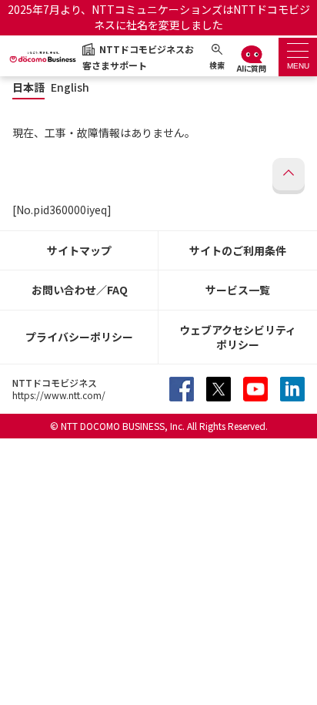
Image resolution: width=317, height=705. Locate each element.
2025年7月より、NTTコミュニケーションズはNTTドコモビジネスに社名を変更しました (159, 17)
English (70, 87)
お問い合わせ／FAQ (80, 289)
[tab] (298, 57)
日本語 (28, 87)
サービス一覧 (237, 289)
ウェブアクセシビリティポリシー (237, 337)
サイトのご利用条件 (237, 250)
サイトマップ (79, 250)
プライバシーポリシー (79, 336)
